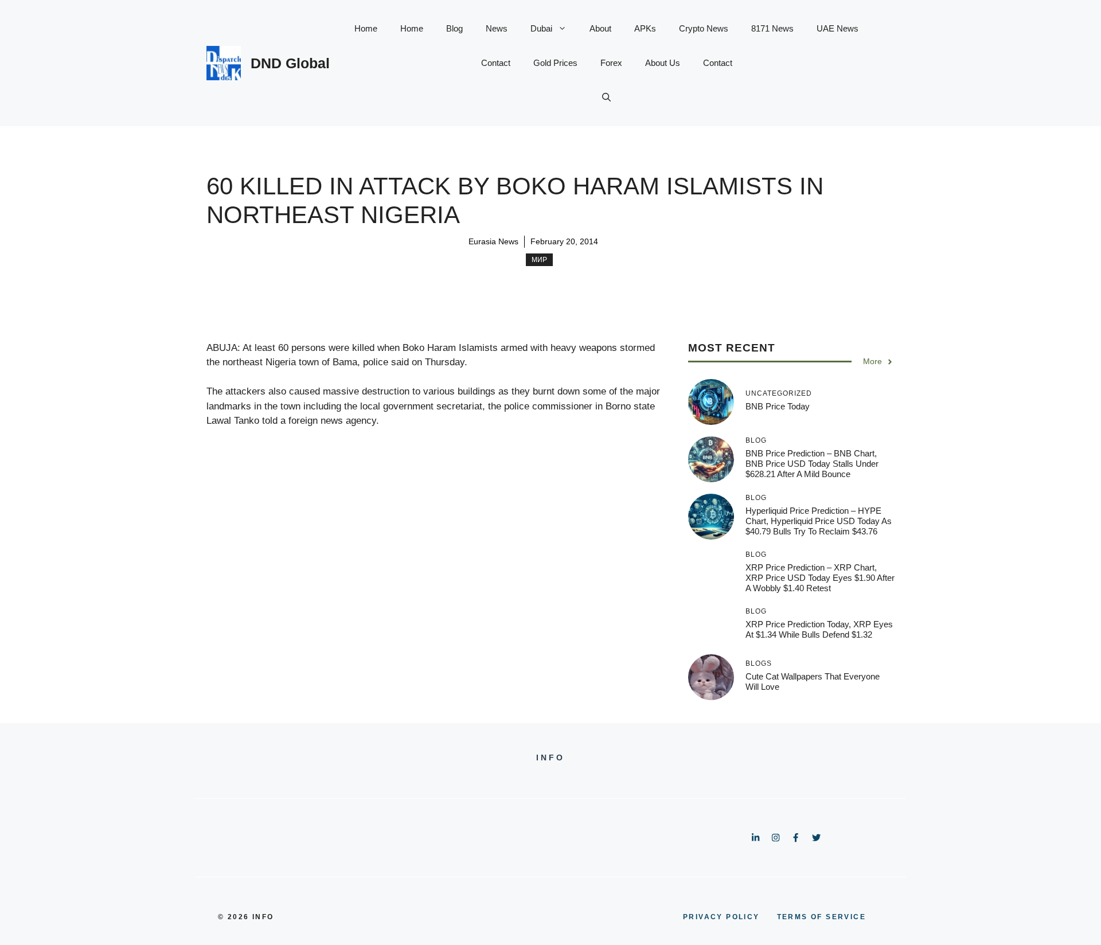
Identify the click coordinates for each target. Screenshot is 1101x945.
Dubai (541, 28)
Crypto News (703, 28)
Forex (611, 63)
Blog (454, 28)
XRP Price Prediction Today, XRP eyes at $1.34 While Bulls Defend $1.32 (819, 629)
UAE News (837, 28)
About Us (662, 63)
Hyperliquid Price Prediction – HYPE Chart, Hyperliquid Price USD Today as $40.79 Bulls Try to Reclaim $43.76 (818, 521)
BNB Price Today (777, 406)
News (496, 28)
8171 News (772, 28)
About (600, 28)
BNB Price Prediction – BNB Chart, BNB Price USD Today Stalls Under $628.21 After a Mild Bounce (812, 463)
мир (539, 260)
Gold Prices (555, 63)
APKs (645, 28)
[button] (606, 97)
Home (365, 28)
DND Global (290, 63)
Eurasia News (493, 241)
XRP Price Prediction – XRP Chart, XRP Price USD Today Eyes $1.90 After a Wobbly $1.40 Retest (820, 578)
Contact (495, 63)
